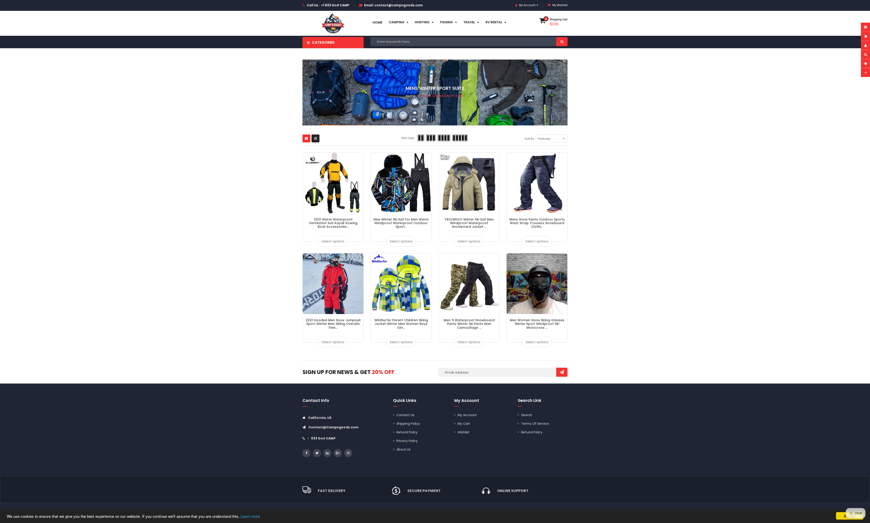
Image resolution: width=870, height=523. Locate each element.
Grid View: (408, 138)
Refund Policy (407, 432)
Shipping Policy (408, 423)
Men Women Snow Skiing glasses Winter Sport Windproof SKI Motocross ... (537, 324)
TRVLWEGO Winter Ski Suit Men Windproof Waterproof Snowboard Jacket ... (469, 223)
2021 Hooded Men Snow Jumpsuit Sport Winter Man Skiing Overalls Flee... (333, 324)
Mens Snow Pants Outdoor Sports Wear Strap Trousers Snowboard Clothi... (537, 223)
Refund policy (531, 432)
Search (526, 415)
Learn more (250, 516)
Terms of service (535, 423)
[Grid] (306, 138)
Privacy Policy (407, 441)
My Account (467, 415)
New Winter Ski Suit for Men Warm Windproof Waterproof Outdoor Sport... (401, 223)
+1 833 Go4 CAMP (335, 5)
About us (403, 449)
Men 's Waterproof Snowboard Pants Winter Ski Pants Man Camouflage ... (469, 324)
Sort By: (530, 139)
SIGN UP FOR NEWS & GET (348, 372)
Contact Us (405, 415)
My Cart (464, 423)
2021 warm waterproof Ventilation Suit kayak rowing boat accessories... (333, 223)
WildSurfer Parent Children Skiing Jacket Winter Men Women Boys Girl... (401, 324)
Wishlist (463, 432)
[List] (315, 138)
